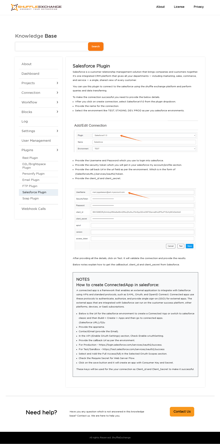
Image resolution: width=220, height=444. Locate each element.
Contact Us (182, 411)
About (160, 7)
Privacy (199, 7)
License (179, 7)
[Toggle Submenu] (38, 83)
